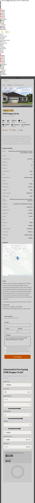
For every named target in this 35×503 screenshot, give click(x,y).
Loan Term (6, 388)
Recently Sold (3, 48)
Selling (1, 45)
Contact (2, 52)
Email (21, 328)
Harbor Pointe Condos (5, 40)
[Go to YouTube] (0, 4)
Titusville (2, 38)
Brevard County (3, 43)
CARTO (30, 275)
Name (8, 322)
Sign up (1, 29)
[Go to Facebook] (0, 2)
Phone (8, 328)
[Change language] (1, 9)
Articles (1, 51)
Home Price (6, 381)
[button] (17, 258)
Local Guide (2, 47)
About (1, 49)
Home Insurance (7, 436)
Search (1, 34)
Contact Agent (17, 357)
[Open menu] (0, 75)
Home (3, 85)
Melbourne (10, 85)
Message (8, 335)
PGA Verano (2, 37)
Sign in (4, 29)
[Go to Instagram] (0, 3)
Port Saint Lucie (3, 36)
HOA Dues (6, 443)
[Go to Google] (0, 7)
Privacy (14, 353)
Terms (10, 353)
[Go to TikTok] (0, 6)
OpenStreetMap (18, 275)
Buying (1, 44)
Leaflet (11, 275)
